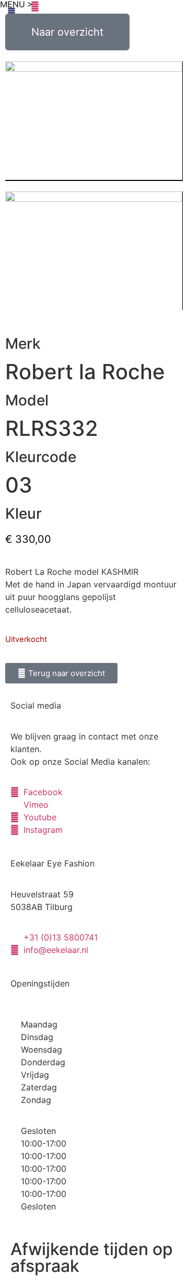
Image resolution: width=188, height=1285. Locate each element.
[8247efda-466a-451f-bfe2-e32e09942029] (93, 121)
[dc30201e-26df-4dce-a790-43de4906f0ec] (93, 250)
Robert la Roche (85, 371)
